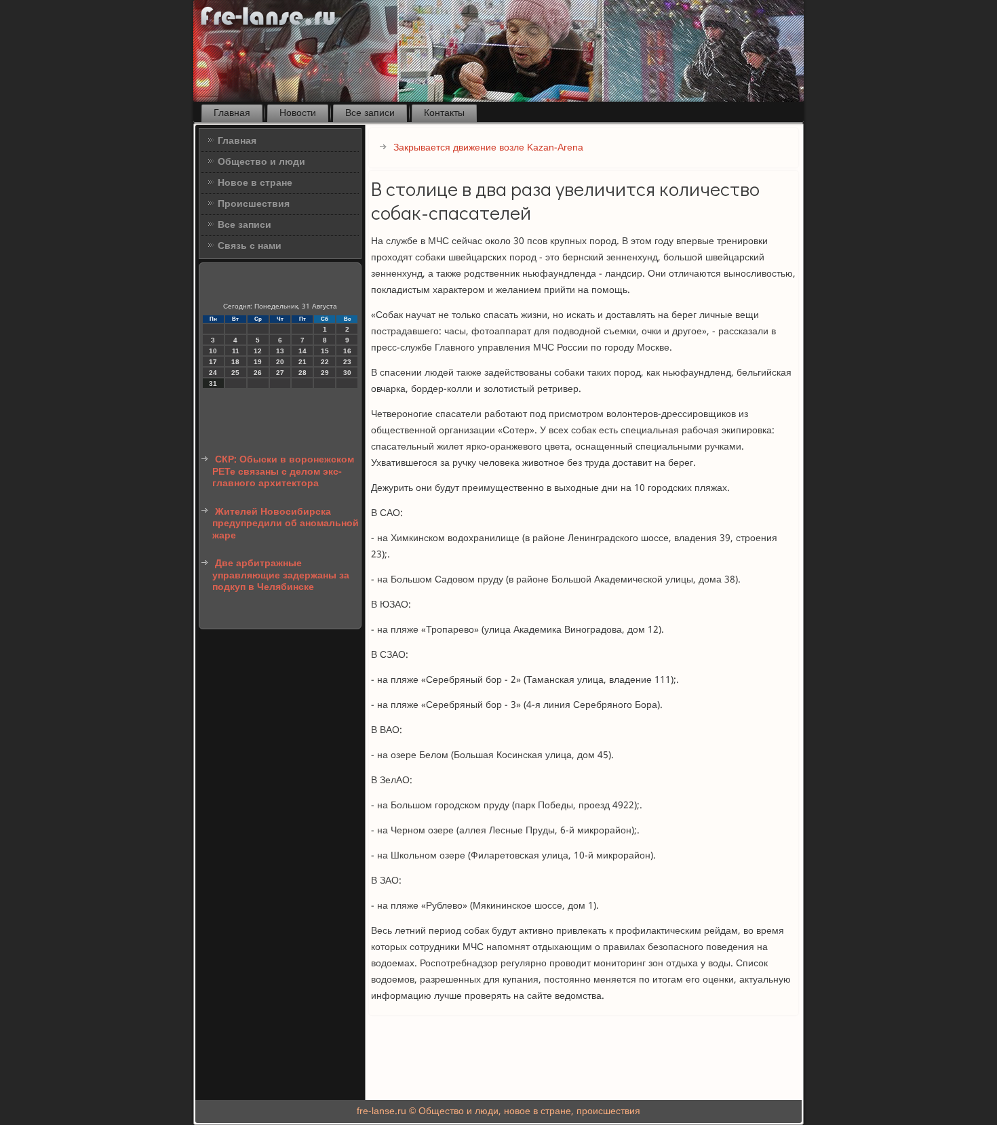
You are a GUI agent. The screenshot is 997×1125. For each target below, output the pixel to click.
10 (213, 351)
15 (325, 351)
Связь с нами (249, 246)
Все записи (370, 113)
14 (302, 351)
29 (325, 372)
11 (235, 351)
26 (258, 372)
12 (258, 351)
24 (213, 372)
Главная (232, 113)
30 (347, 372)
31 (213, 383)
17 (213, 362)
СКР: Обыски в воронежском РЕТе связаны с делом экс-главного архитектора (283, 472)
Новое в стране (255, 183)
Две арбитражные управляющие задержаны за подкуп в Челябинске (280, 575)
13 (280, 351)
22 (325, 362)
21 (302, 362)
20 (280, 362)
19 (258, 362)
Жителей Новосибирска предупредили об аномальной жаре (285, 524)
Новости (297, 113)
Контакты (444, 113)
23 (347, 362)
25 (235, 372)
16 (347, 351)
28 (302, 372)
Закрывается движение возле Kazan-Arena (488, 148)
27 (280, 372)
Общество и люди (261, 162)
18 (235, 362)
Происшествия (254, 204)
